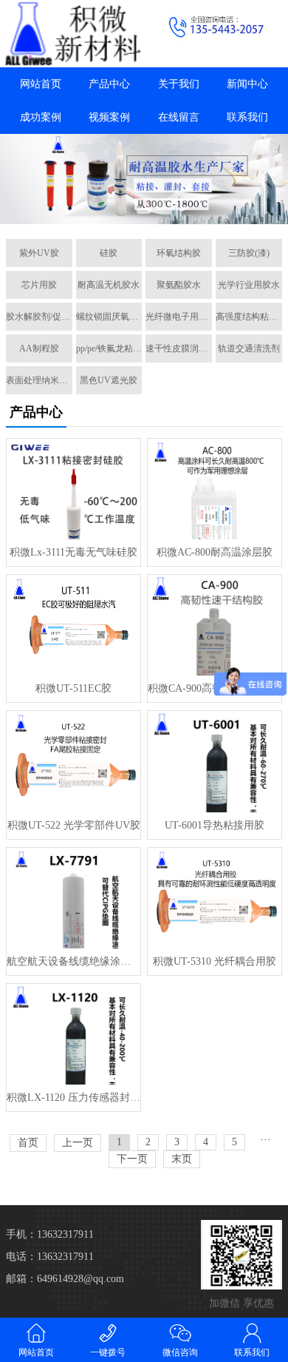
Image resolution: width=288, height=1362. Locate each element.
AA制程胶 (39, 348)
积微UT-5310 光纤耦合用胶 (214, 961)
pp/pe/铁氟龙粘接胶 (109, 348)
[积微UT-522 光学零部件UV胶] (73, 761)
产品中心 (109, 84)
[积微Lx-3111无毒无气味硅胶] (73, 489)
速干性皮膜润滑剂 (178, 348)
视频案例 (109, 117)
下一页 (132, 1158)
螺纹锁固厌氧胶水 (109, 316)
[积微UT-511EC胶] (73, 625)
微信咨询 (180, 1352)
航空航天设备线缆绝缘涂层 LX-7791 (73, 961)
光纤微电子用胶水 (178, 316)
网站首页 (40, 84)
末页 (181, 1158)
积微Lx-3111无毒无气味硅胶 (73, 552)
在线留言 (178, 117)
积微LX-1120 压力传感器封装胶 (73, 1097)
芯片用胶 (39, 285)
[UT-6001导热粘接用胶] (214, 761)
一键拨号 (108, 1352)
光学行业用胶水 (249, 285)
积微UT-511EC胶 (73, 688)
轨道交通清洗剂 (249, 348)
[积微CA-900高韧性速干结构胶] (214, 625)
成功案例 (40, 117)
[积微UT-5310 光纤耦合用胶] (214, 898)
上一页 (77, 1142)
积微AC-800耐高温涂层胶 (214, 552)
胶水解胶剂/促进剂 (39, 316)
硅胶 (108, 253)
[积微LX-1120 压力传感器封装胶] (73, 1034)
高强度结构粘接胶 (249, 316)
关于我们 (178, 84)
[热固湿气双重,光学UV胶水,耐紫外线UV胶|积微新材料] (72, 33)
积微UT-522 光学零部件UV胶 (73, 825)
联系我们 (247, 117)
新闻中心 (247, 84)
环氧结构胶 (179, 253)
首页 (28, 1142)
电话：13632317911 (50, 1256)
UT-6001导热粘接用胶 (214, 825)
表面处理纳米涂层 (39, 380)
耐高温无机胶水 (109, 285)
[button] (128, 211)
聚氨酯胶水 (179, 285)
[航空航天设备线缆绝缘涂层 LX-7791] (73, 898)
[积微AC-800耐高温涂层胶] (214, 489)
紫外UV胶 (39, 253)
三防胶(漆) (249, 253)
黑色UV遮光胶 (108, 380)
